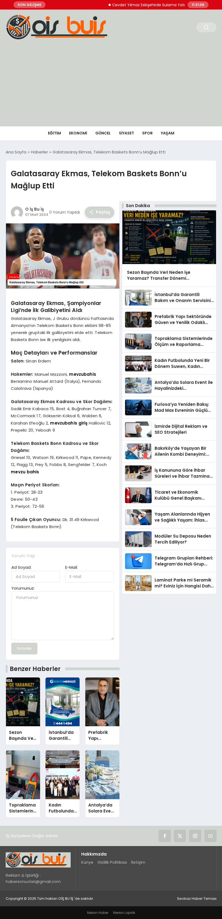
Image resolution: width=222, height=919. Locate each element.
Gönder (24, 648)
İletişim (138, 862)
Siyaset (126, 133)
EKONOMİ (78, 133)
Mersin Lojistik (124, 912)
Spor (147, 133)
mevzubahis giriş (68, 423)
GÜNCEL (103, 133)
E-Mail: (71, 567)
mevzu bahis (25, 472)
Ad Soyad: (21, 567)
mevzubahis (82, 374)
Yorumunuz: (23, 588)
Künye (87, 862)
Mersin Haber (97, 912)
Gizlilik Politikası (112, 862)
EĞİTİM (54, 133)
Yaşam (167, 133)
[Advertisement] (111, 86)
